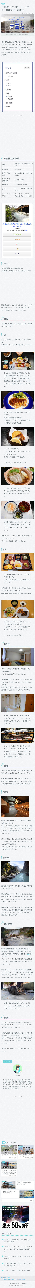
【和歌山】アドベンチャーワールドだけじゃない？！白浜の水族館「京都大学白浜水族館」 (18, 1249)
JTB (17, 244)
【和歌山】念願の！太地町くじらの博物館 (17, 1270)
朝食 (9, 86)
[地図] (25, 230)
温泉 (3, 3)
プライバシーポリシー (14, 1283)
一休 (17, 249)
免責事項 (24, 1283)
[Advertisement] (17, 134)
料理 (7, 80)
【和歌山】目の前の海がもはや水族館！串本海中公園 (18, 1257)
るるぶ (17, 253)
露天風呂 (11, 99)
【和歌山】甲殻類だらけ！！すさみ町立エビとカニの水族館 (18, 1241)
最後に (8, 107)
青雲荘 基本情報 (11, 73)
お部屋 (8, 90)
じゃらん (17, 239)
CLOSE (27, 67)
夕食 (9, 83)
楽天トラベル (17, 234)
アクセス (11, 76)
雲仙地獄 (9, 103)
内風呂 (10, 96)
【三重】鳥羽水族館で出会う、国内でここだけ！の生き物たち (18, 1264)
